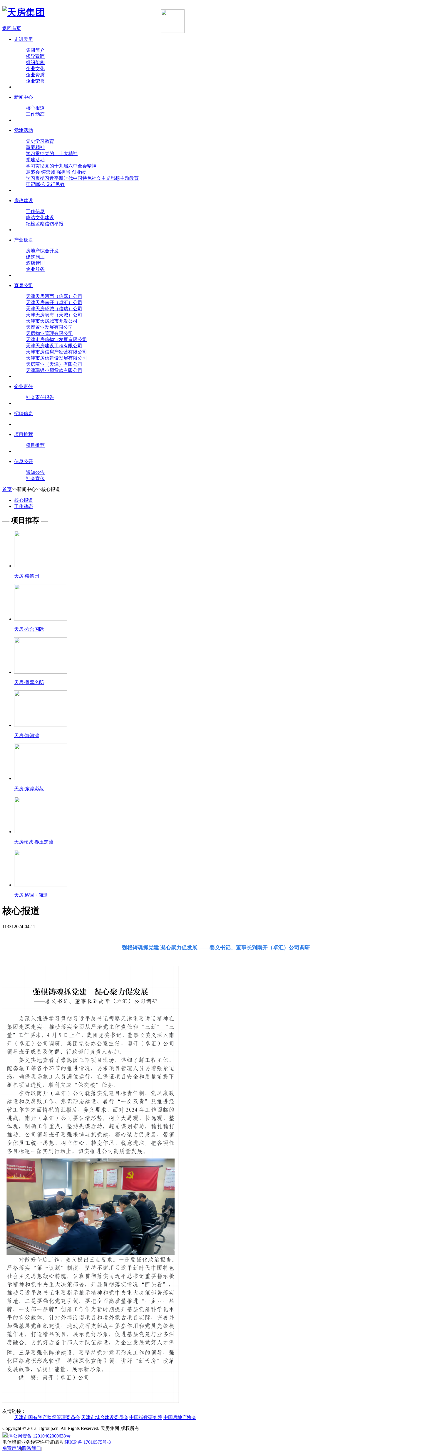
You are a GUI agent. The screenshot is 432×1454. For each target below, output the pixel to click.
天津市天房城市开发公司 (52, 320)
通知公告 (35, 472)
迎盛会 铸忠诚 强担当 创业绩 (56, 172)
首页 (7, 489)
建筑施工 (35, 256)
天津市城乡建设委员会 (104, 1417)
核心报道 (35, 107)
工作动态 (35, 114)
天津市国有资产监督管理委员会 (47, 1417)
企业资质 (35, 74)
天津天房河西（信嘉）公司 (54, 296)
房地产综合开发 (42, 250)
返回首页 (11, 28)
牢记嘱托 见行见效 (45, 184)
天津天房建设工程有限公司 (54, 345)
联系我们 (31, 1448)
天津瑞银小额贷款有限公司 (54, 370)
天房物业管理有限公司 (49, 333)
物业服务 (35, 269)
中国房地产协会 (179, 1417)
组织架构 (35, 62)
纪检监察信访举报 (44, 223)
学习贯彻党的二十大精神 (52, 153)
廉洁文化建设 (40, 217)
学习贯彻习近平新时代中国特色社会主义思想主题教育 (82, 178)
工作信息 (35, 211)
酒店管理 (35, 263)
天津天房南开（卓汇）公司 (54, 302)
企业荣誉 (35, 80)
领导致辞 (35, 56)
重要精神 (35, 147)
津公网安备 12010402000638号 (39, 1435)
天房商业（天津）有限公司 (54, 364)
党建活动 (35, 159)
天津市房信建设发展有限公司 (56, 357)
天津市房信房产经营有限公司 (56, 351)
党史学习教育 (40, 141)
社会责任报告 (40, 397)
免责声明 (11, 1448)
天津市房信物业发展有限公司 (56, 339)
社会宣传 (35, 478)
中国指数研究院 (145, 1417)
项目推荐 (35, 445)
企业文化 (35, 68)
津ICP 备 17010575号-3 (88, 1442)
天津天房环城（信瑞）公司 (54, 308)
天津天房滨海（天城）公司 (54, 314)
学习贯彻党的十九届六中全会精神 (61, 165)
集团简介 (35, 50)
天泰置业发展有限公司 (49, 327)
